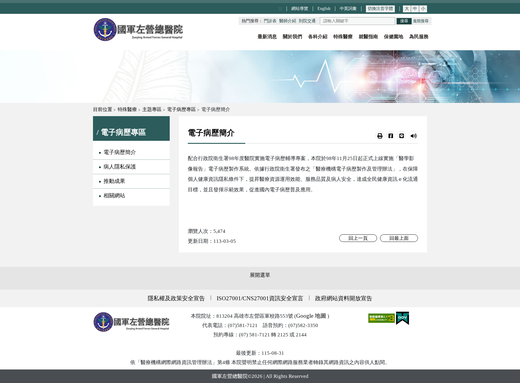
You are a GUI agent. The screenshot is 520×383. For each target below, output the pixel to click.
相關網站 (114, 196)
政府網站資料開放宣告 (343, 298)
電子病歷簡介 (120, 152)
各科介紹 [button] (317, 36)
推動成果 (114, 181)
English (323, 8)
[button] (379, 135)
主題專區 (152, 109)
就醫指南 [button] (368, 36)
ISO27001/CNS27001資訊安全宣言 (260, 298)
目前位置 (102, 109)
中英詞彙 (348, 8)
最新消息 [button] (267, 36)
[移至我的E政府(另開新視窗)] (402, 318)
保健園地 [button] (393, 36)
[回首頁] (138, 29)
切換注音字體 (380, 8)
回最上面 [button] (399, 238)
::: (280, 8)
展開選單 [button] (260, 275)
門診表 (270, 21)
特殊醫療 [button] (343, 36)
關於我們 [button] (292, 36)
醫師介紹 (287, 21)
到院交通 (307, 21)
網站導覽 (299, 8)
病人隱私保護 (120, 167)
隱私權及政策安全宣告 (176, 298)
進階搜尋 (421, 21)
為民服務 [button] (419, 36)
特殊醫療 (127, 109)
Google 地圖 (311, 316)
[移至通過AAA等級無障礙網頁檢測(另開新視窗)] (382, 318)
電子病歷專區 (181, 109)
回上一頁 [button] (358, 238)
